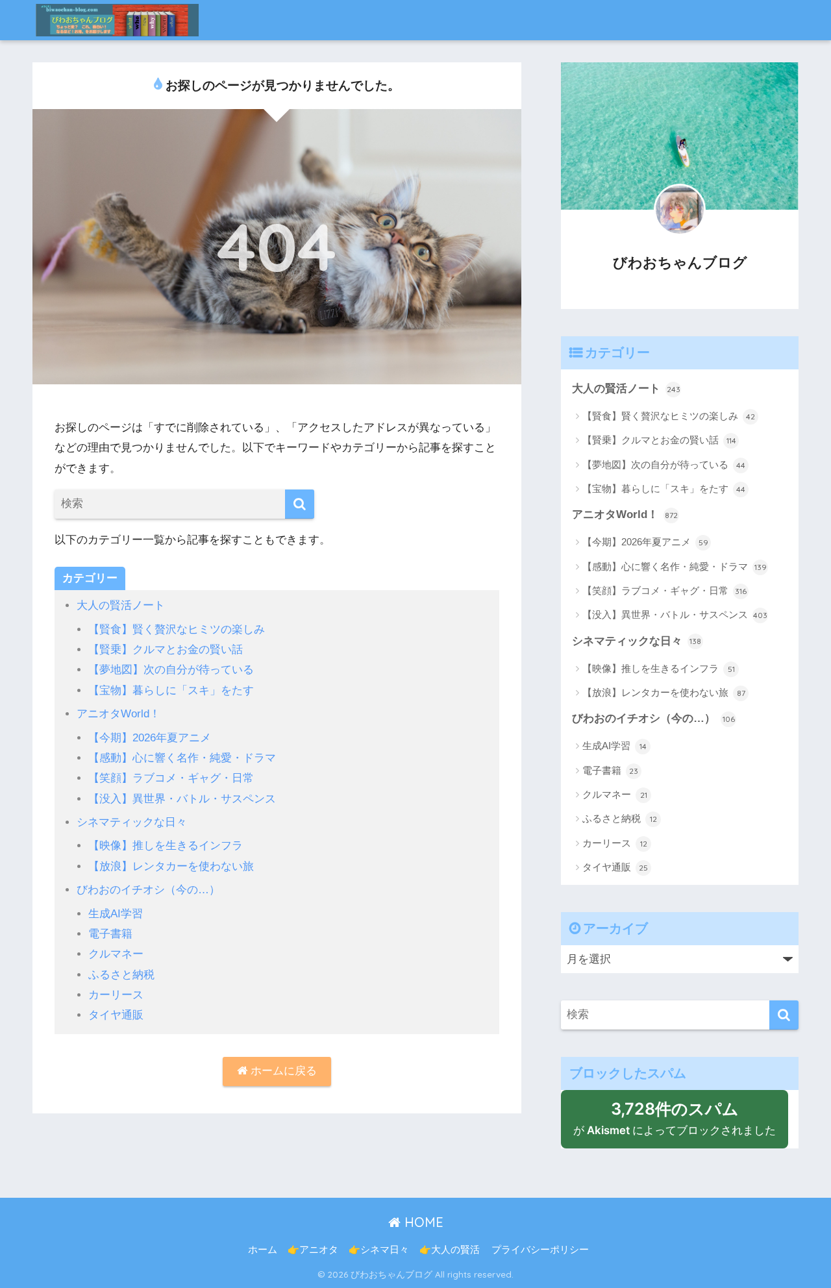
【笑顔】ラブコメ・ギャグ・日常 (171, 778)
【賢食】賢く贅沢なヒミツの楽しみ (176, 629)
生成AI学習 (115, 914)
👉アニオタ (313, 1250)
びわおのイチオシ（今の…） (148, 890)
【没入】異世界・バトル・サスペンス (182, 799)
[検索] (299, 504)
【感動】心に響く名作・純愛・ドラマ (182, 758)
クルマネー (115, 954)
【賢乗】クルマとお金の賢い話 (165, 649)
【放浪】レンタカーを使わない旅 (171, 866)
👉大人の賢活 (449, 1250)
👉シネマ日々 (379, 1250)
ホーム (262, 1250)
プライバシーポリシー (540, 1250)
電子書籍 (110, 934)
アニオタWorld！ (118, 714)
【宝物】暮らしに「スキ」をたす (171, 690)
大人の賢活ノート (121, 605)
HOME (422, 1222)
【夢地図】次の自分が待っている (171, 669)
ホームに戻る (282, 1071)
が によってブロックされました (680, 1123)
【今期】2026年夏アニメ (149, 738)
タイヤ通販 (115, 1015)
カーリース (115, 995)
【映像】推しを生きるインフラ (165, 845)
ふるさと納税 (121, 975)
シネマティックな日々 (132, 822)
